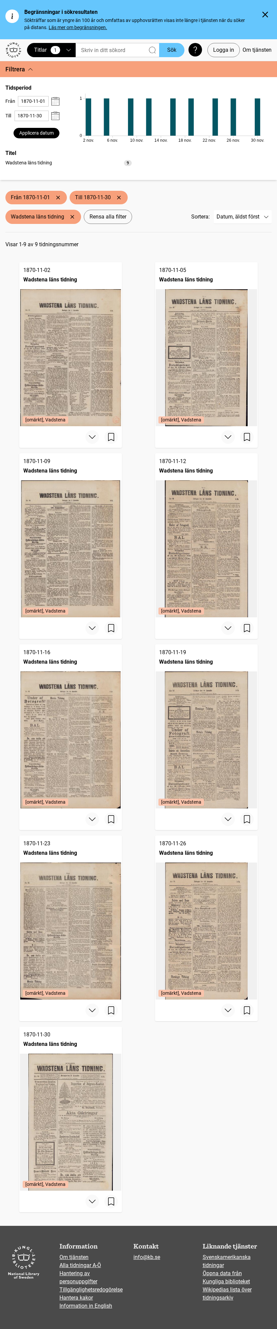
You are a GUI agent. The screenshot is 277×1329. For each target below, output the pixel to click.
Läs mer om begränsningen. (78, 27)
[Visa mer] (92, 437)
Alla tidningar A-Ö (80, 1265)
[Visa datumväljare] (55, 101)
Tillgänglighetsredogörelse (91, 1289)
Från (10, 101)
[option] (68, 162)
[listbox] (68, 162)
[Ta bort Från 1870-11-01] (58, 197)
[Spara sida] (111, 437)
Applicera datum (36, 133)
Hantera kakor (76, 1297)
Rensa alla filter (108, 216)
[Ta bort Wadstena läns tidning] (72, 217)
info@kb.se (146, 1257)
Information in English (85, 1306)
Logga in (223, 50)
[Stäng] (265, 14)
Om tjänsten (257, 50)
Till (8, 115)
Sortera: (200, 216)
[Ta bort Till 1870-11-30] (119, 197)
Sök (171, 50)
